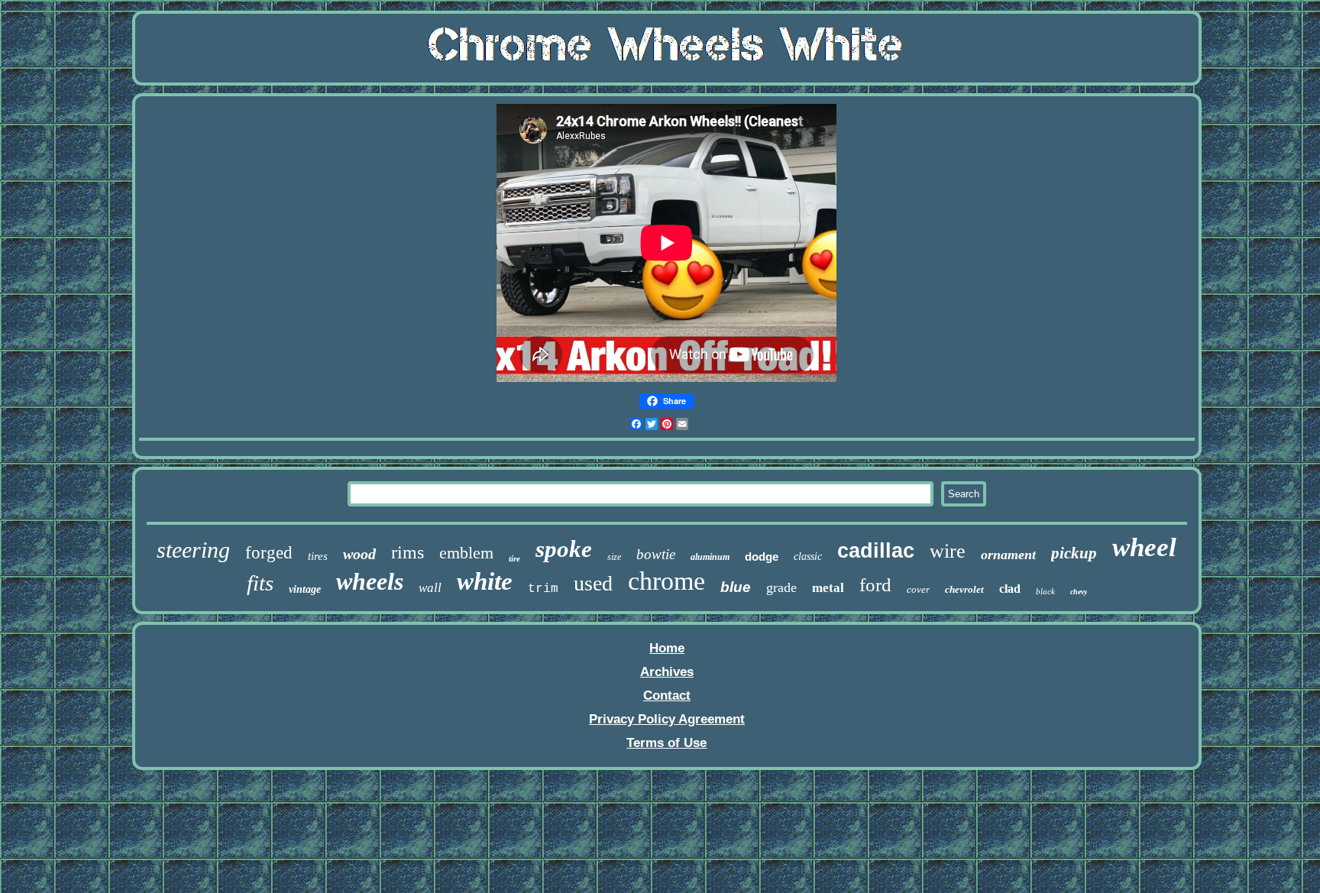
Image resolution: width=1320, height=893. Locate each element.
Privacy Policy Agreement (667, 719)
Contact (667, 695)
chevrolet (964, 589)
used (593, 583)
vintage (305, 589)
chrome (666, 581)
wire (948, 551)
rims (407, 552)
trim (543, 589)
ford (875, 584)
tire (514, 558)
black (1045, 591)
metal (828, 588)
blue (735, 587)
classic (808, 556)
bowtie (655, 554)
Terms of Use (666, 743)
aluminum (710, 557)
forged (269, 552)
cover (918, 589)
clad (1010, 588)
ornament (1008, 554)
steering (193, 549)
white (485, 581)
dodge (761, 556)
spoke (563, 548)
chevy (1078, 591)
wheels (369, 581)
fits (260, 583)
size (614, 557)
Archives (667, 672)
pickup (1074, 553)
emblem (466, 552)
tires (318, 556)
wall (430, 588)
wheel (1144, 547)
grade (781, 587)
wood (359, 553)
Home (666, 648)
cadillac (875, 550)
